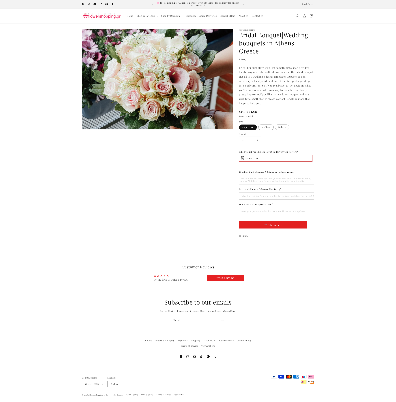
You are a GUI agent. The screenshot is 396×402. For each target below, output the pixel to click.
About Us (147, 340)
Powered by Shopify (114, 395)
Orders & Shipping (164, 340)
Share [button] (246, 235)
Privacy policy (147, 395)
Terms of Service (189, 345)
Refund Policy (226, 340)
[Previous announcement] (152, 4)
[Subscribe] (222, 320)
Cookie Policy (244, 340)
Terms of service (163, 395)
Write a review (225, 277)
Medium (266, 127)
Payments (183, 340)
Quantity (243, 134)
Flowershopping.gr (97, 395)
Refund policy (132, 395)
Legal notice (179, 395)
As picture (248, 127)
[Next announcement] (243, 4)
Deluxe (282, 127)
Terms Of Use (208, 345)
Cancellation (209, 340)
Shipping (195, 340)
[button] (147, 16)
